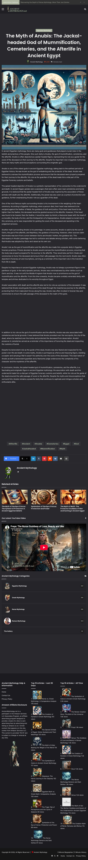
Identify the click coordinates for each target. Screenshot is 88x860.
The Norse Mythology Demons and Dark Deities (41, 840)
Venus (73, 795)
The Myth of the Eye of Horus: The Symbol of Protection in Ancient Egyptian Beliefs (14, 508)
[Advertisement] (44, 21)
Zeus (73, 769)
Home (4, 692)
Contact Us (6, 695)
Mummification (48, 449)
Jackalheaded (29, 449)
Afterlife (13, 444)
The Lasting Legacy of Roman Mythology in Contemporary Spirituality (45, 2)
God (77, 444)
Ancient (26, 444)
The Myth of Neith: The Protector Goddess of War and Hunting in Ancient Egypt (72, 508)
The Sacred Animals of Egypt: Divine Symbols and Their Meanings (43, 732)
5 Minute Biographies (65, 852)
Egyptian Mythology (44, 30)
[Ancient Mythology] (18, 9)
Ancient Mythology (36, 62)
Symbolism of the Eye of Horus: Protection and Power (44, 507)
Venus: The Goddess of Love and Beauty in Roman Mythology (73, 740)
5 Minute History (80, 852)
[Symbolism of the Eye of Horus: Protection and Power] (44, 497)
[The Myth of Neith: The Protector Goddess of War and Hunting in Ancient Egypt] (73, 497)
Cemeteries (53, 444)
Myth (63, 449)
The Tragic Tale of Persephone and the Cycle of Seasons (43, 809)
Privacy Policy (7, 699)
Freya (73, 727)
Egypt (66, 444)
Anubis (39, 444)
